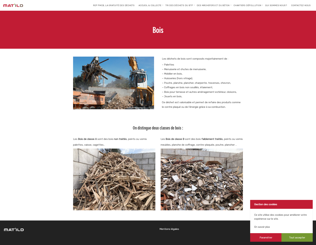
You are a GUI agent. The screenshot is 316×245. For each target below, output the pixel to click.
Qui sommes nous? (276, 5)
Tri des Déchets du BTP (179, 5)
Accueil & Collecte (150, 5)
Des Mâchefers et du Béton (213, 5)
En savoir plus (262, 226)
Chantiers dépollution (247, 5)
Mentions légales (169, 229)
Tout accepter (297, 237)
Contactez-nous (301, 5)
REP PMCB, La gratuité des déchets (114, 5)
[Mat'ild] (13, 5)
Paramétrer (266, 237)
